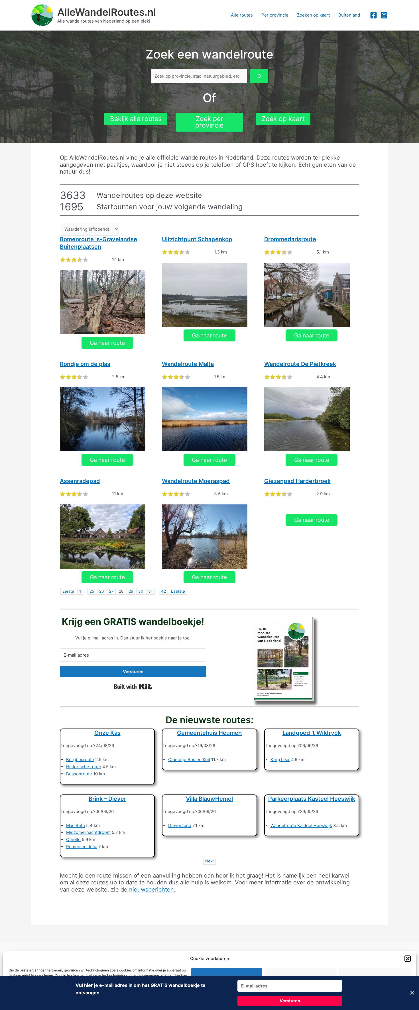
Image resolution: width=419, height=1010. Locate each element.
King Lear (280, 759)
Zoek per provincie (209, 122)
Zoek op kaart (283, 119)
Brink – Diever (107, 798)
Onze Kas (107, 732)
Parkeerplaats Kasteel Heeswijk (311, 798)
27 (111, 591)
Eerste (68, 591)
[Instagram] (384, 15)
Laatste (178, 591)
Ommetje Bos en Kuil (189, 759)
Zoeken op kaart (313, 15)
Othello (73, 839)
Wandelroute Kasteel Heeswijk (301, 825)
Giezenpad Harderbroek (297, 481)
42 (163, 591)
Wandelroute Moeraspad (196, 481)
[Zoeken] (259, 76)
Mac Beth (75, 825)
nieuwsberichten (151, 889)
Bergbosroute (80, 759)
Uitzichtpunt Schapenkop (197, 239)
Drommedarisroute (290, 239)
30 (140, 591)
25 (92, 591)
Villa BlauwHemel (209, 798)
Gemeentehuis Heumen (209, 732)
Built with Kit (133, 686)
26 (101, 591)
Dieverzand (179, 825)
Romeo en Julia (81, 846)
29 (131, 591)
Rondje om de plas (85, 364)
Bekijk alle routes (136, 119)
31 (150, 591)
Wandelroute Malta (188, 364)
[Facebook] (373, 15)
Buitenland (349, 15)
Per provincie (274, 15)
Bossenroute (79, 773)
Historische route (83, 766)
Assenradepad (80, 481)
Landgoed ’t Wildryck (311, 732)
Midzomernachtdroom (88, 832)
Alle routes (242, 15)
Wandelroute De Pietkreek (300, 364)
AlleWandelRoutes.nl (106, 12)
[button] (407, 958)
